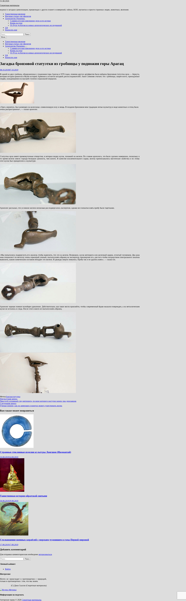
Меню (3, 37)
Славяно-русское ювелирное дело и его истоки (30, 21)
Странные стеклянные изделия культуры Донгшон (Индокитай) (35, 452)
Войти (8, 569)
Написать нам (11, 30)
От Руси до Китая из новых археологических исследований (36, 25)
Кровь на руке (16, 23)
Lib (6, 28)
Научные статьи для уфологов (18, 16)
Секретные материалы (9, 5)
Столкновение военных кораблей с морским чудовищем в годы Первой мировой (44, 539)
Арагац (9, 397)
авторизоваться (45, 554)
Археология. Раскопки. (15, 18)
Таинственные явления (15, 14)
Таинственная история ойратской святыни (23, 496)
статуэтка (16, 397)
